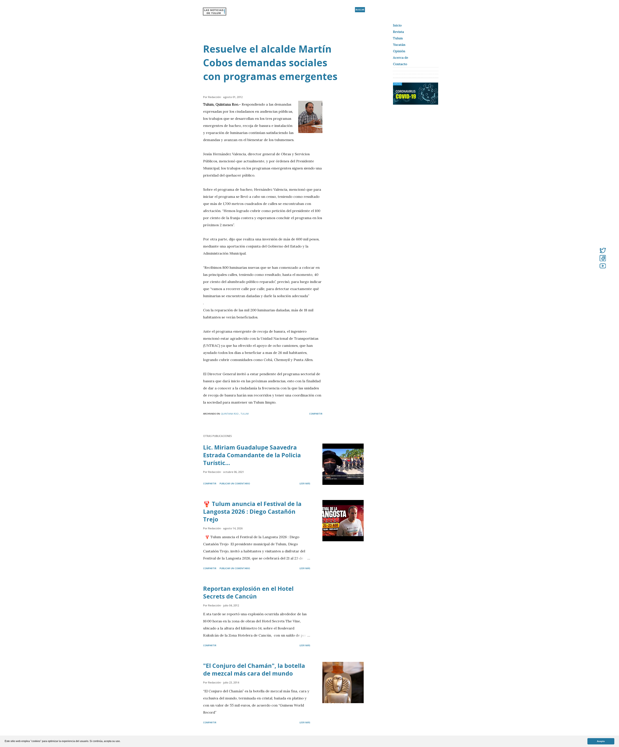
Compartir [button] (315, 413)
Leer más (305, 483)
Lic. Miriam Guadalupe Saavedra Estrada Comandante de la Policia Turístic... (252, 455)
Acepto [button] (601, 741)
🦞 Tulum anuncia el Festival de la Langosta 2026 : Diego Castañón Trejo (252, 511)
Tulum (245, 413)
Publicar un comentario (235, 483)
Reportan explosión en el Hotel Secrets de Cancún (248, 592)
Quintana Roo (230, 413)
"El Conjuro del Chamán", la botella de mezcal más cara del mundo (254, 669)
